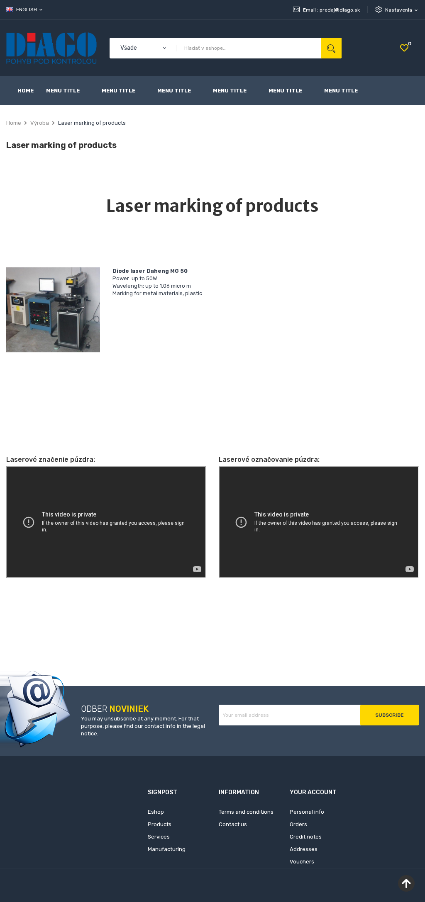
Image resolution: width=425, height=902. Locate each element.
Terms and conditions (246, 812)
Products (159, 824)
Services (159, 837)
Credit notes (306, 837)
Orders (298, 824)
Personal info (307, 812)
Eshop (156, 812)
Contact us (233, 824)
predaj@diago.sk (340, 10)
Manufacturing (167, 849)
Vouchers (302, 861)
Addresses (304, 849)
